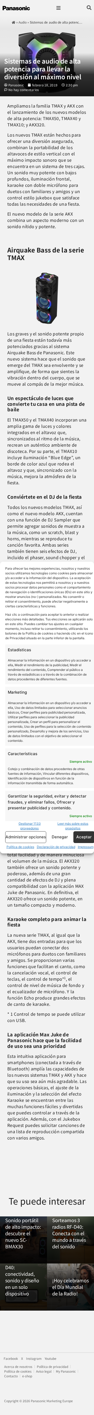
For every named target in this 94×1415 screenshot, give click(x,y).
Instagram (34, 1358)
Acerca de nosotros (18, 1366)
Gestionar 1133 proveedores (30, 825)
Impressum (85, 847)
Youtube (50, 1358)
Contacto (11, 1376)
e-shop (27, 1376)
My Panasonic (66, 1371)
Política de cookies (20, 847)
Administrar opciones (25, 836)
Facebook (11, 1358)
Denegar (60, 836)
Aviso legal (43, 1371)
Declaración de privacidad (56, 847)
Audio (23, 22)
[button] (58, 8)
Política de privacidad (52, 1366)
